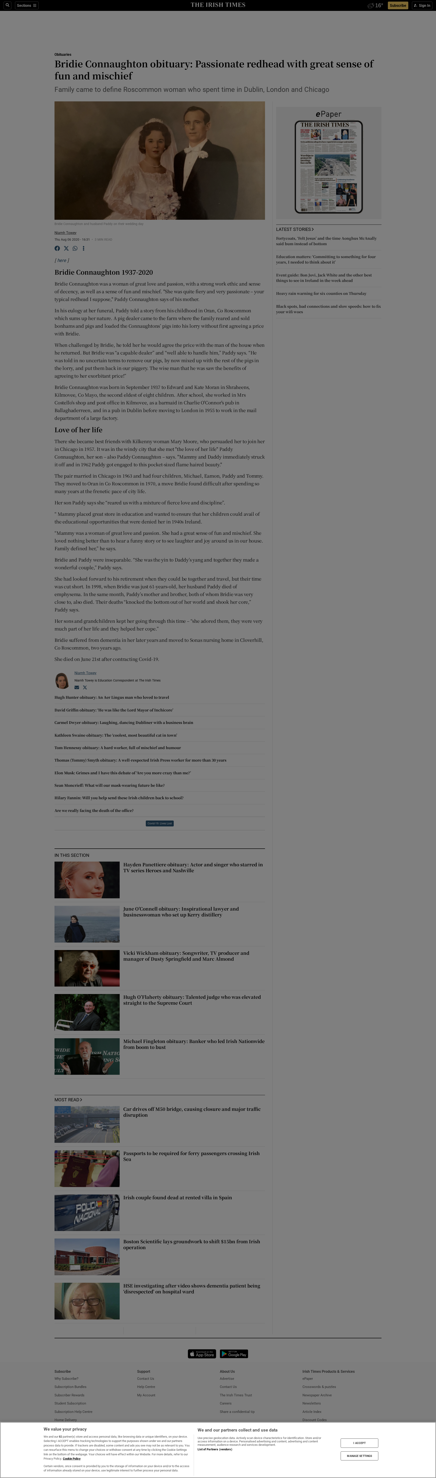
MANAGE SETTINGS (359, 1455)
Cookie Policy (72, 1458)
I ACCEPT (359, 1443)
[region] (218, 1450)
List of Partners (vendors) (215, 1449)
